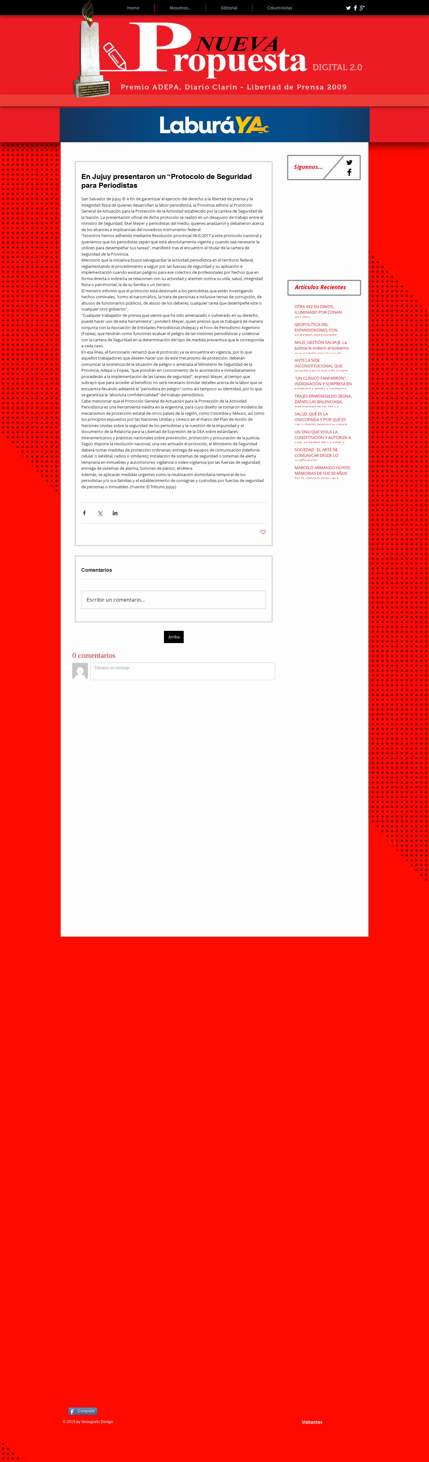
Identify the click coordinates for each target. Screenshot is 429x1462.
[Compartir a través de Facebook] (84, 513)
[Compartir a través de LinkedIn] (115, 513)
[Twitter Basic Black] (349, 162)
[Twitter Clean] (348, 8)
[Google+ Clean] (362, 8)
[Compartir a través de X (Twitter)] (100, 513)
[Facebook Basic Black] (349, 172)
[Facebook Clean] (355, 8)
